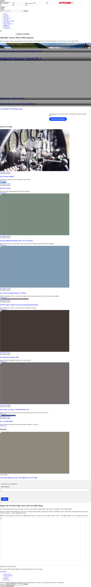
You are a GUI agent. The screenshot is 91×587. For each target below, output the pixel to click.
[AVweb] (29, 3)
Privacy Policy (7, 574)
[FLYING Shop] (31, 5)
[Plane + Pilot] (6, 3)
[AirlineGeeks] (40, 3)
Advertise (6, 577)
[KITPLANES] (65, 3)
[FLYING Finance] (6, 5)
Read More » (3, 181)
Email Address (6, 486)
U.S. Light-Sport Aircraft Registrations (11, 109)
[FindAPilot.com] (19, 5)
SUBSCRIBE (3, 571)
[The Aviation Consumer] (78, 3)
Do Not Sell (7, 580)
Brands (2, 1)
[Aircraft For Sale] (52, 3)
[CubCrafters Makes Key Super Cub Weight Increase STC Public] (45, 453)
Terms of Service (8, 575)
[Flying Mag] (19, 3)
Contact (6, 578)
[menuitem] (47, 14)
